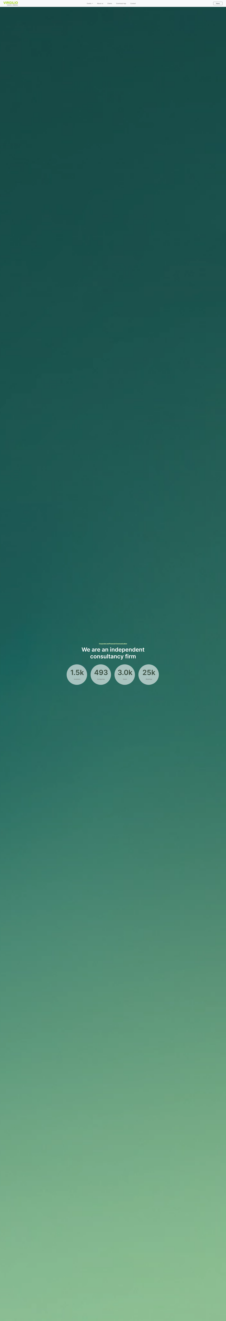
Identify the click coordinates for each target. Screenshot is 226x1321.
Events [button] (89, 3)
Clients (109, 3)
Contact (133, 3)
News (218, 3)
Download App (121, 3)
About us (100, 3)
